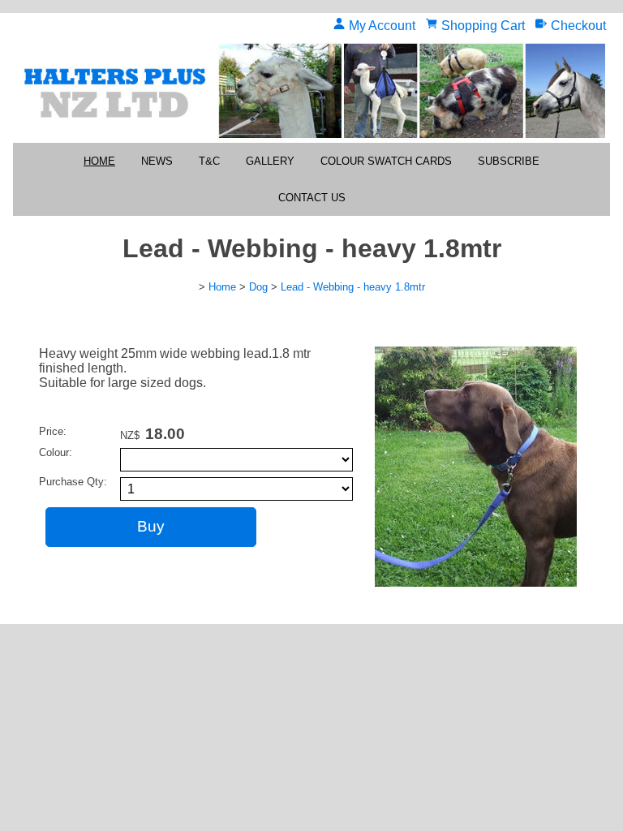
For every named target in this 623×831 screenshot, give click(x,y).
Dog (258, 287)
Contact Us (312, 198)
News (157, 161)
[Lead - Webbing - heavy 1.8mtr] (476, 582)
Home (99, 161)
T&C (209, 161)
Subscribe (508, 161)
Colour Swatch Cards (386, 161)
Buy (151, 526)
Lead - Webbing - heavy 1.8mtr (353, 287)
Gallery (270, 161)
